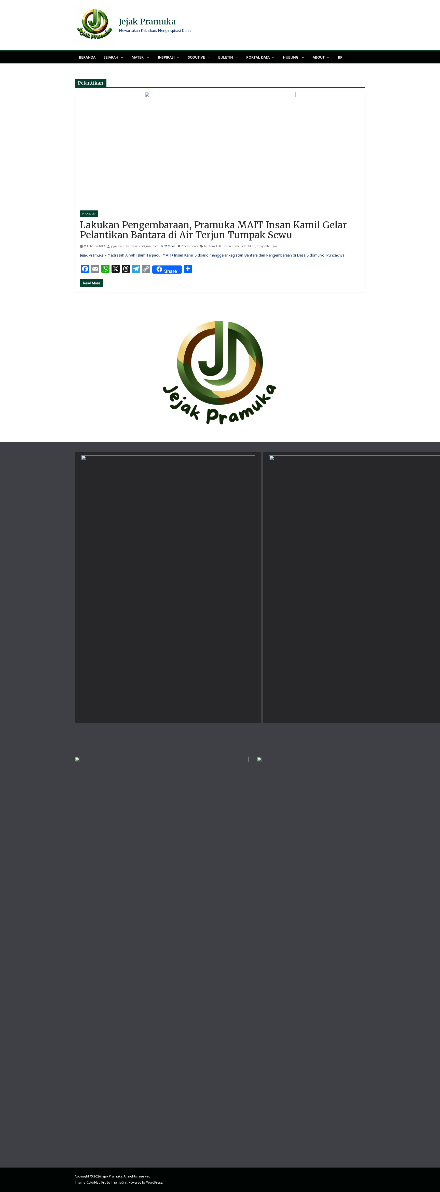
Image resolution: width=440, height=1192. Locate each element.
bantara (209, 246)
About (319, 57)
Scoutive (196, 57)
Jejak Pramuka (147, 22)
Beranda (87, 57)
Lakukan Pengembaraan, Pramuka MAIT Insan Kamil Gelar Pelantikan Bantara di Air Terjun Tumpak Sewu (213, 230)
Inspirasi (166, 57)
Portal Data (258, 57)
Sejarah (111, 57)
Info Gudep (89, 214)
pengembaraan (266, 246)
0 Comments (190, 246)
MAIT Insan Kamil (228, 246)
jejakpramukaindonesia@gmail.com (134, 246)
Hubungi (291, 57)
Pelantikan (248, 246)
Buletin (225, 57)
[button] (120, 57)
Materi (138, 57)
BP (340, 57)
